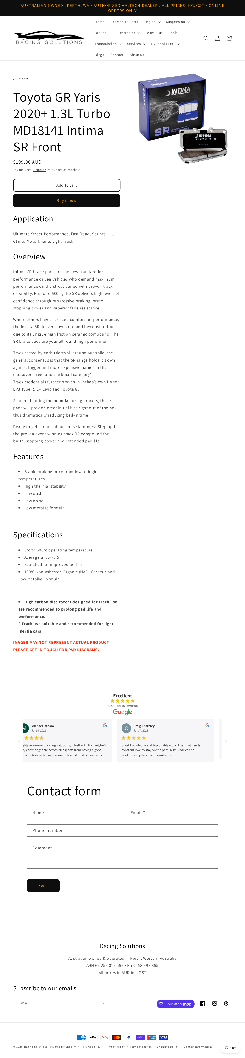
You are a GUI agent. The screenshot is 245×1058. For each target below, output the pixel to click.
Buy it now (67, 200)
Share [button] (24, 78)
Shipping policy (168, 1046)
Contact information (198, 1046)
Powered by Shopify (62, 1046)
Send (43, 885)
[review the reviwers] (93, 726)
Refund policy (90, 1046)
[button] (152, 21)
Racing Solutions (35, 1046)
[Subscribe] (102, 1003)
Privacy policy (115, 1046)
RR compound (88, 433)
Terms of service (141, 1046)
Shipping (39, 170)
